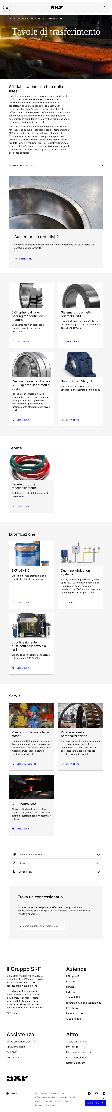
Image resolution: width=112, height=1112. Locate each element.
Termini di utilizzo (57, 1093)
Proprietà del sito (68, 1097)
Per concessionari (76, 1057)
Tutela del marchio (76, 1041)
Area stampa (73, 1018)
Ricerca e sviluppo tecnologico (83, 1002)
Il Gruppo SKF (74, 976)
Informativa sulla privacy (46, 1097)
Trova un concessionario (21, 1041)
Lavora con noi (74, 1013)
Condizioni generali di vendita (48, 1101)
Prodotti (71, 981)
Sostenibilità (73, 997)
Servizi (70, 986)
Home (12, 18)
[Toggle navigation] (7, 7)
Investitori (72, 1008)
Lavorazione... (36, 18)
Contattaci (13, 1057)
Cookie (68, 1101)
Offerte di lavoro (75, 1062)
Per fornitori (73, 1046)
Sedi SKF (12, 1052)
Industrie (22, 18)
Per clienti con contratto (80, 1052)
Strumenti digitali (16, 1046)
